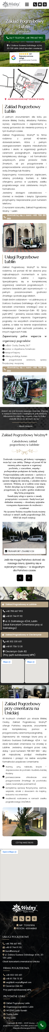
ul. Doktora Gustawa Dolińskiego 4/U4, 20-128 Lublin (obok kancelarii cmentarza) (24, 47)
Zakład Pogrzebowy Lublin (18, 1003)
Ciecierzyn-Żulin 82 (13, 985)
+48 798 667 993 (14, 611)
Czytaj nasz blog (24, 842)
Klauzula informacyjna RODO (24, 1028)
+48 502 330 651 (13, 641)
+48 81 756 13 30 (14, 646)
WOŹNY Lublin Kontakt (16, 1010)
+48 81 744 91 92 (14, 616)
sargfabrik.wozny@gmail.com (18, 982)
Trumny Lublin (12, 1014)
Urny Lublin (11, 1017)
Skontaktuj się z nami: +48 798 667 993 (27, 217)
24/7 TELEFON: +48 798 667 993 (26, 37)
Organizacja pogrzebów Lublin (19, 1006)
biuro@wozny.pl (12, 951)
